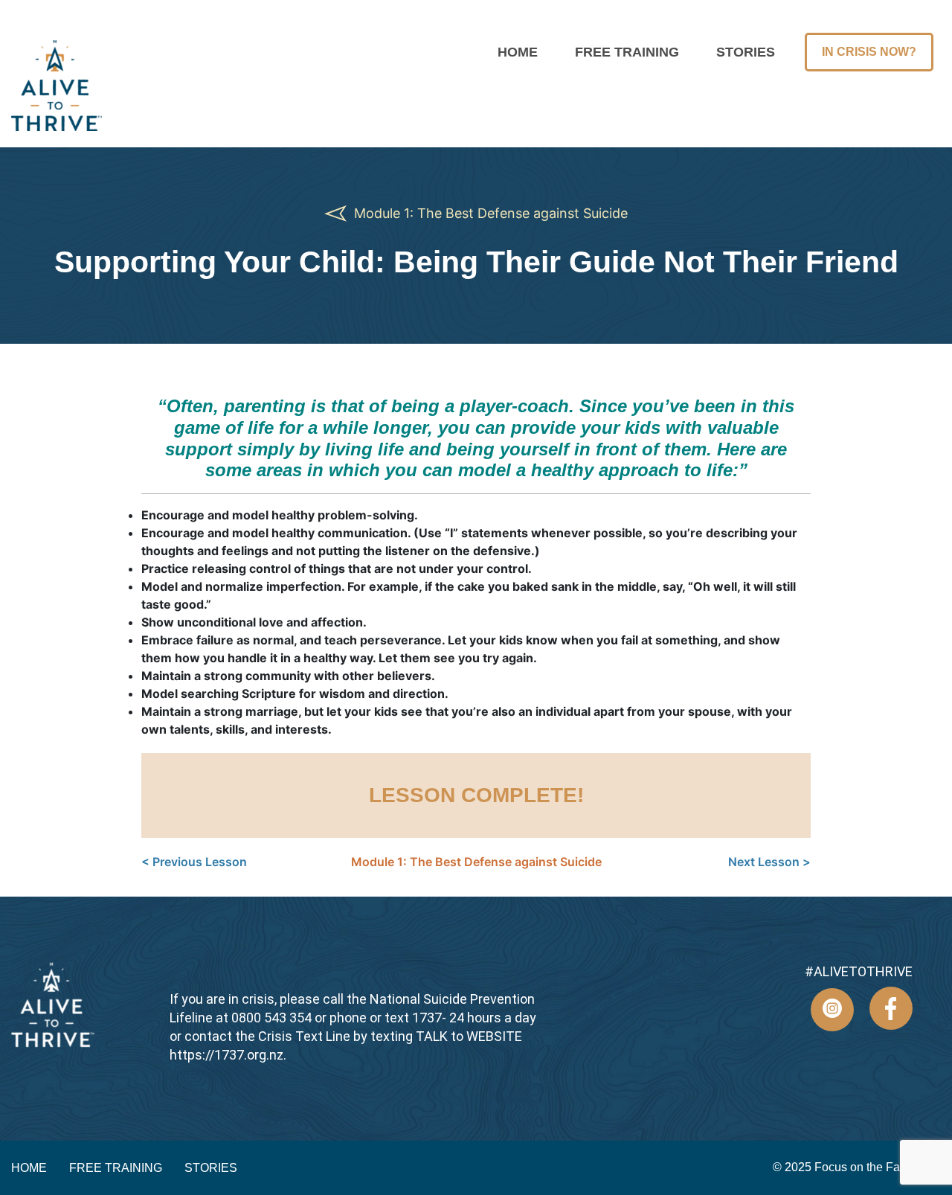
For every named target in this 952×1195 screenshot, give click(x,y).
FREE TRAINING (115, 1168)
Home (518, 52)
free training (627, 52)
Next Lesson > (769, 861)
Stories (745, 52)
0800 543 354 (271, 1017)
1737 (427, 1017)
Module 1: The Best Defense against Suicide (489, 213)
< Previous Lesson (194, 861)
